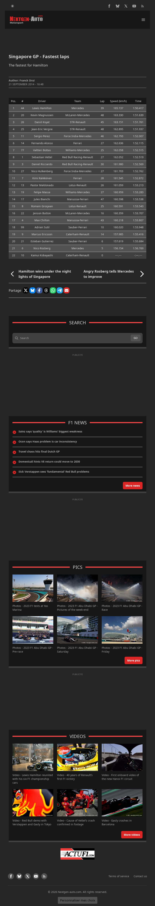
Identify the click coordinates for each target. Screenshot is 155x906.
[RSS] (143, 6)
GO (136, 338)
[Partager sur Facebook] (39, 290)
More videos (132, 834)
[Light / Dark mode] (12, 6)
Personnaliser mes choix (77, 900)
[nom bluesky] (118, 6)
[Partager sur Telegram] (60, 290)
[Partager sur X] (26, 290)
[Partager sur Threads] (46, 290)
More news (133, 485)
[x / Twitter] (126, 6)
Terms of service (118, 876)
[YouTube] (134, 6)
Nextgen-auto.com (69, 892)
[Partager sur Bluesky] (32, 290)
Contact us (140, 876)
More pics (133, 660)
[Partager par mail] (67, 290)
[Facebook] (109, 6)
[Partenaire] (77, 854)
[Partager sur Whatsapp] (53, 290)
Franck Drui (27, 80)
